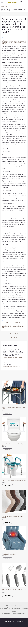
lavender (15, 357)
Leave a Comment (7, 357)
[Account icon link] (26, 2)
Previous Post (14, 334)
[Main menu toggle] (2, 2)
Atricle (14, 366)
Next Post (14, 338)
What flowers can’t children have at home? (12, 363)
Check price (7, 413)
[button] (5, 2)
